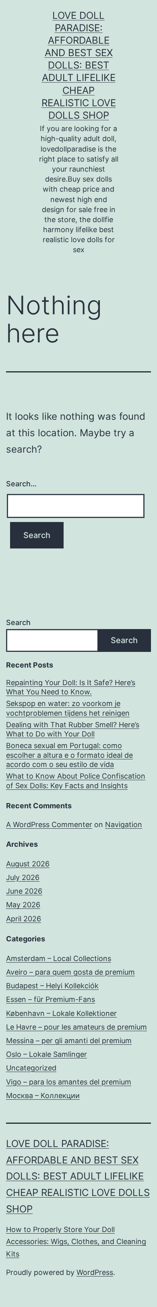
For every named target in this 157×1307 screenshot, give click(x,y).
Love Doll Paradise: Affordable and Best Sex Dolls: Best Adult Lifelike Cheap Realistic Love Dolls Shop (78, 65)
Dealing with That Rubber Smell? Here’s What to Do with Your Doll (72, 729)
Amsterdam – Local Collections (58, 958)
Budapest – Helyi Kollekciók (52, 985)
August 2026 (28, 864)
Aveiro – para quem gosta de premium (70, 972)
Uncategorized (31, 1068)
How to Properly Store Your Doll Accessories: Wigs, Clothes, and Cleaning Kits (76, 1241)
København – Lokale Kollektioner (61, 1013)
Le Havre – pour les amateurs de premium (76, 1027)
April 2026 (23, 918)
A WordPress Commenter (49, 824)
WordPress (94, 1272)
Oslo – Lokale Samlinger (46, 1054)
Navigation (123, 824)
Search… (21, 484)
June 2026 (24, 891)
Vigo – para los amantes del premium (68, 1082)
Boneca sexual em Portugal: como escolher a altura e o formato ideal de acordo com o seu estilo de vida (69, 755)
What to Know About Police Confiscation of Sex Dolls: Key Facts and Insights (75, 780)
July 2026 (22, 877)
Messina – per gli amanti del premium (69, 1040)
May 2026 (23, 904)
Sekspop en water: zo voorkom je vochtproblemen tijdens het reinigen (68, 708)
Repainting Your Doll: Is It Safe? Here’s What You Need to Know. (70, 687)
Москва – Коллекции (43, 1095)
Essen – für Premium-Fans (50, 999)
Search (18, 622)
